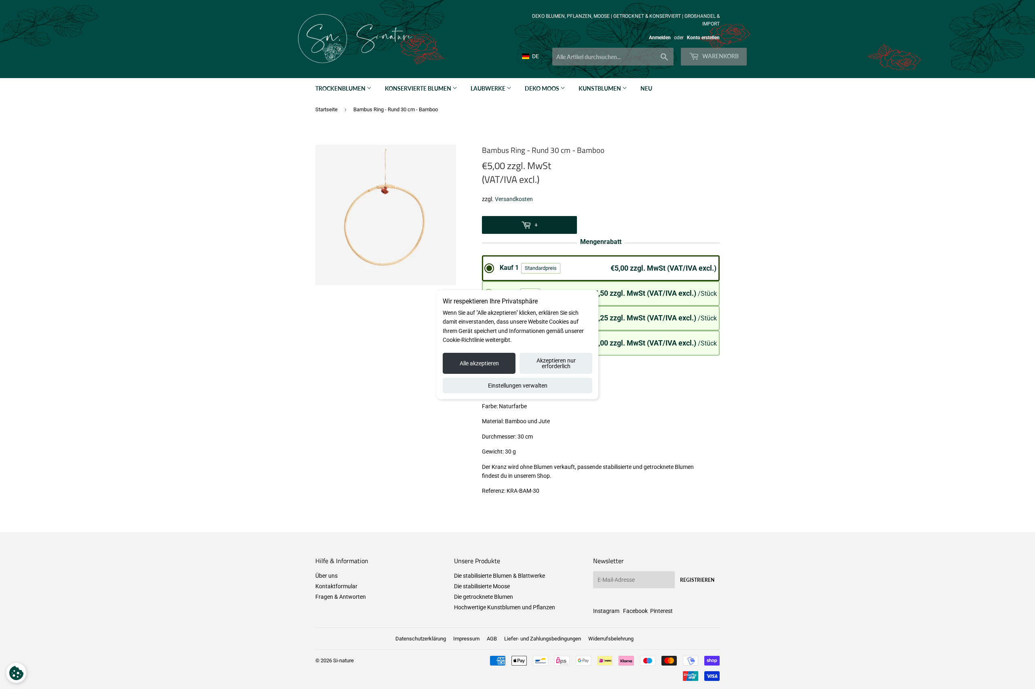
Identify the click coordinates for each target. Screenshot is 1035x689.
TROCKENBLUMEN (341, 88)
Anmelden (660, 37)
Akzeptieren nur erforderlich (556, 363)
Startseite (326, 109)
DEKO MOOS (542, 88)
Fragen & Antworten (340, 597)
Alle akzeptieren (479, 363)
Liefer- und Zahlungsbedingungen (542, 639)
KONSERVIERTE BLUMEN (418, 88)
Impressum (466, 639)
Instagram (606, 611)
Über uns (326, 575)
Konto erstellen (703, 37)
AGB (492, 639)
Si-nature (343, 660)
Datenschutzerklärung (420, 639)
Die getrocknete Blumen (483, 597)
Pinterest (661, 611)
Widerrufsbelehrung (611, 639)
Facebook (635, 611)
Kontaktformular (336, 586)
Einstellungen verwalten (517, 385)
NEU (646, 88)
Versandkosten (514, 199)
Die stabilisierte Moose (482, 586)
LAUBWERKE (489, 88)
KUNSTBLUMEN (600, 88)
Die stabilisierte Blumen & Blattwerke (499, 575)
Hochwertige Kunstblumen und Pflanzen (504, 607)
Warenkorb (720, 56)
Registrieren (697, 580)
